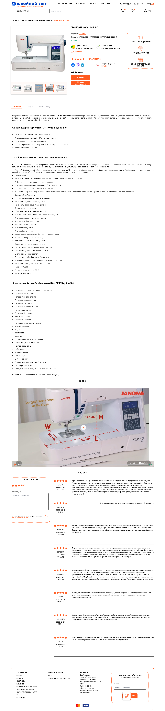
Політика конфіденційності (27, 687)
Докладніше (76, 52)
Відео (30, 107)
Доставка (105, 4)
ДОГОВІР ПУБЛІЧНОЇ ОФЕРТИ (27, 692)
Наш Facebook (85, 693)
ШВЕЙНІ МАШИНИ (65, 4)
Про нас (19, 676)
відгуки (43, 107)
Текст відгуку (17, 492)
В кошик (80, 78)
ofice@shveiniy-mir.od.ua (89, 690)
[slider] (83, 464)
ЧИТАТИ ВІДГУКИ (95, 59)
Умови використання (25, 689)
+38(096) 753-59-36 (88, 677)
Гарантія (20, 684)
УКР (148, 4)
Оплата (93, 4)
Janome (82, 34)
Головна (15, 20)
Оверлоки (80, 4)
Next (65, 88)
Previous (12, 88)
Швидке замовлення (80, 83)
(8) (48, 107)
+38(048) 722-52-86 (88, 679)
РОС (152, 4)
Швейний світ (85, 675)
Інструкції (20, 698)
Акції (50, 676)
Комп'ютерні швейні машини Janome (36, 20)
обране (104, 66)
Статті (19, 695)
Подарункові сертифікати (59, 678)
